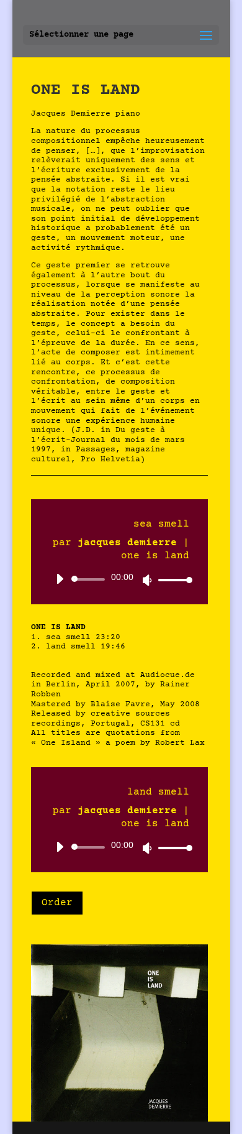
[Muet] (147, 580)
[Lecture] (59, 579)
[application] (120, 579)
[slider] (172, 580)
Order (57, 902)
